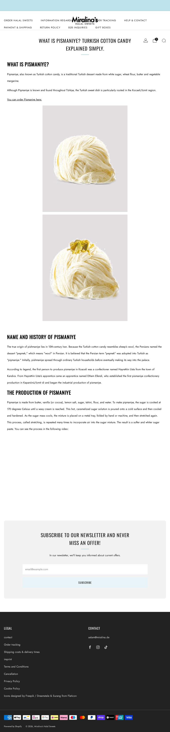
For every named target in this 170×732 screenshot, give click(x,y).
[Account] (145, 40)
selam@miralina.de (98, 637)
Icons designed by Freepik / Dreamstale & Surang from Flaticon (40, 696)
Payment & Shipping (18, 27)
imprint (8, 659)
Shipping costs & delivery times (22, 652)
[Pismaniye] (85, 213)
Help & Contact (135, 20)
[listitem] (85, 5)
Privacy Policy (12, 681)
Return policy (50, 27)
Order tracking (104, 20)
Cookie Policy (12, 689)
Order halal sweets (18, 20)
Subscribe (85, 582)
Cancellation (11, 674)
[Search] (164, 40)
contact (8, 637)
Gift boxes (103, 27)
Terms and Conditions (16, 667)
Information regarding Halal (63, 20)
